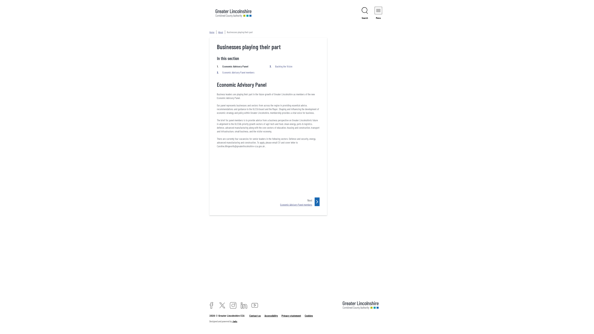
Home (211, 32)
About (220, 32)
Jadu (234, 321)
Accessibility (271, 315)
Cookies (309, 315)
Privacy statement (291, 315)
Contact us (255, 315)
